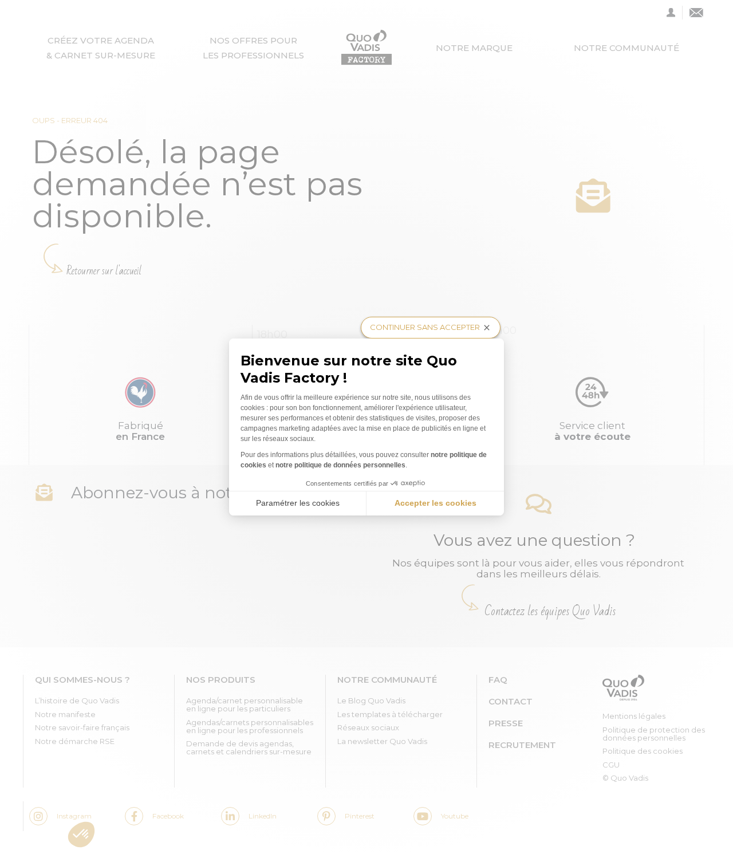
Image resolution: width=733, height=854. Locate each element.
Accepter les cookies (435, 502)
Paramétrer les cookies (298, 502)
